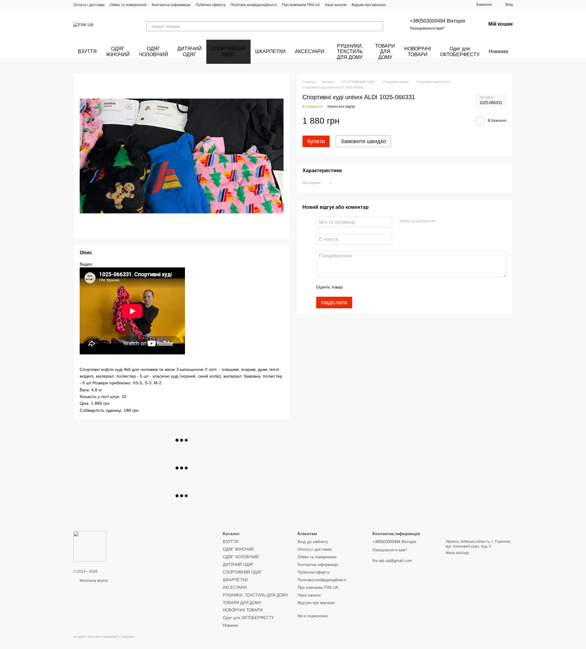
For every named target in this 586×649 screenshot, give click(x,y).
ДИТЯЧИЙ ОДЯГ (189, 51)
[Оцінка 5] (392, 287)
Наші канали (336, 5)
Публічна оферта (211, 5)
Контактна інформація (171, 5)
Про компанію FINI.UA (301, 5)
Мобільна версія (93, 580)
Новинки (498, 51)
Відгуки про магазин (369, 5)
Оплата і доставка (89, 5)
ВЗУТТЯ (87, 51)
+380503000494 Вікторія (437, 21)
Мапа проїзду (457, 553)
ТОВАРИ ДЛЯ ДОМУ (385, 51)
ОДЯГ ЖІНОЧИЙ (118, 51)
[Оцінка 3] (372, 287)
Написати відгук (341, 106)
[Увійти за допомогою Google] (452, 221)
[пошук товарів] (378, 26)
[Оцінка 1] (353, 287)
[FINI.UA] (89, 546)
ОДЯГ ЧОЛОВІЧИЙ (153, 51)
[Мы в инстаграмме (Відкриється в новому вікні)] (402, 4)
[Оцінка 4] (382, 287)
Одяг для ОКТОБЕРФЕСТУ (459, 51)
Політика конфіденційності (253, 5)
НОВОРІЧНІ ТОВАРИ (417, 51)
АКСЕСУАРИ (309, 51)
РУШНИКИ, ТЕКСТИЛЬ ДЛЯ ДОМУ (350, 51)
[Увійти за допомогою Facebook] (442, 221)
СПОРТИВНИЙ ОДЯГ (228, 51)
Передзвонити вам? (427, 28)
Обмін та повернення (128, 5)
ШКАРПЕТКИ (270, 51)
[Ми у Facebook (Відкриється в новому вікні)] (394, 4)
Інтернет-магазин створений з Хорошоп (104, 636)
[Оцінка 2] (362, 287)
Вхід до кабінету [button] (313, 541)
